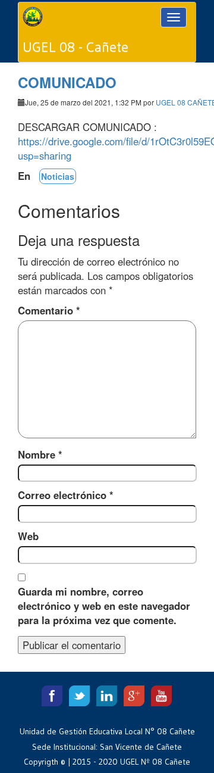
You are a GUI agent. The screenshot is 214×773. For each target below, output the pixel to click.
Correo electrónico (66, 495)
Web (28, 536)
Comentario (49, 310)
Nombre (40, 454)
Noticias (57, 176)
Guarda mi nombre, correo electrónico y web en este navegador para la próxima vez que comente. (104, 605)
